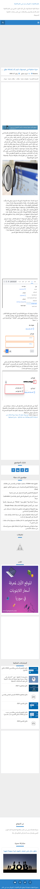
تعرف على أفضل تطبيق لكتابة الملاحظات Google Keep (21, 505)
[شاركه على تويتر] (27, 470)
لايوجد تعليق (24, 73)
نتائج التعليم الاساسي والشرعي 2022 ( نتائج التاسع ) (14, 669)
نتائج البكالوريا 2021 (21, 685)
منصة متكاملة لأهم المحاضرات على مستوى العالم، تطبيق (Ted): (21, 488)
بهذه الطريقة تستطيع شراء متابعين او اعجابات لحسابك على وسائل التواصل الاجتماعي (21, 510)
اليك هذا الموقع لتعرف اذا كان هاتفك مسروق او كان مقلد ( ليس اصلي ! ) (20, 521)
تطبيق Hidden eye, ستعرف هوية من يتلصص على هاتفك (20, 483)
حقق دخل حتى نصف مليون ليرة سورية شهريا (20, 851)
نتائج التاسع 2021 (22, 703)
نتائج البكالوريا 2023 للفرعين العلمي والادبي (14, 694)
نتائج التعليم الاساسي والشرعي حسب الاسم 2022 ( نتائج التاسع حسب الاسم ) (15, 713)
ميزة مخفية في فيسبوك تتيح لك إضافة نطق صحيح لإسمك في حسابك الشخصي (20, 527)
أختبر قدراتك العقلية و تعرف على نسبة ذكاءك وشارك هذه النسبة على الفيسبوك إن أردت (21, 515)
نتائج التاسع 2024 (22, 721)
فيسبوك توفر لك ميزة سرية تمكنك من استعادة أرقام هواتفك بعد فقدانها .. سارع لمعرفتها (22, 416)
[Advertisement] (20, 47)
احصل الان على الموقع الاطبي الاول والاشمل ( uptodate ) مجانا (20, 497)
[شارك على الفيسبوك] (22, 470)
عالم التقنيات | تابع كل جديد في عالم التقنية (26, 3)
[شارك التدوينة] (18, 470)
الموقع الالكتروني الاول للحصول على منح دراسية (23, 492)
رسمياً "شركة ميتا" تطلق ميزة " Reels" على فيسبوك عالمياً (20, 501)
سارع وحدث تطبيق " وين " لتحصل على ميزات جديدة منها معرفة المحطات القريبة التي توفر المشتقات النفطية (15, 678)
